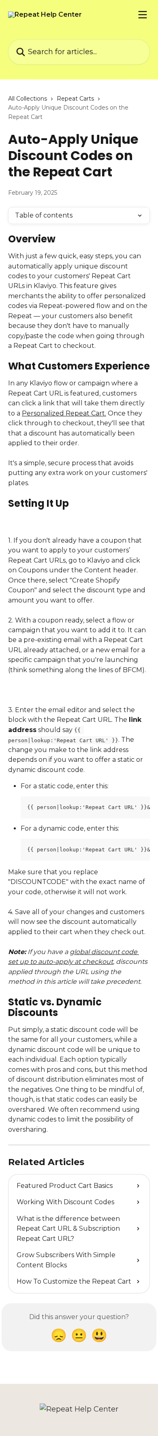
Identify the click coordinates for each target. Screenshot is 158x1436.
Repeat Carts (75, 98)
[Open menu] (142, 15)
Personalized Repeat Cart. (64, 413)
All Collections (27, 98)
